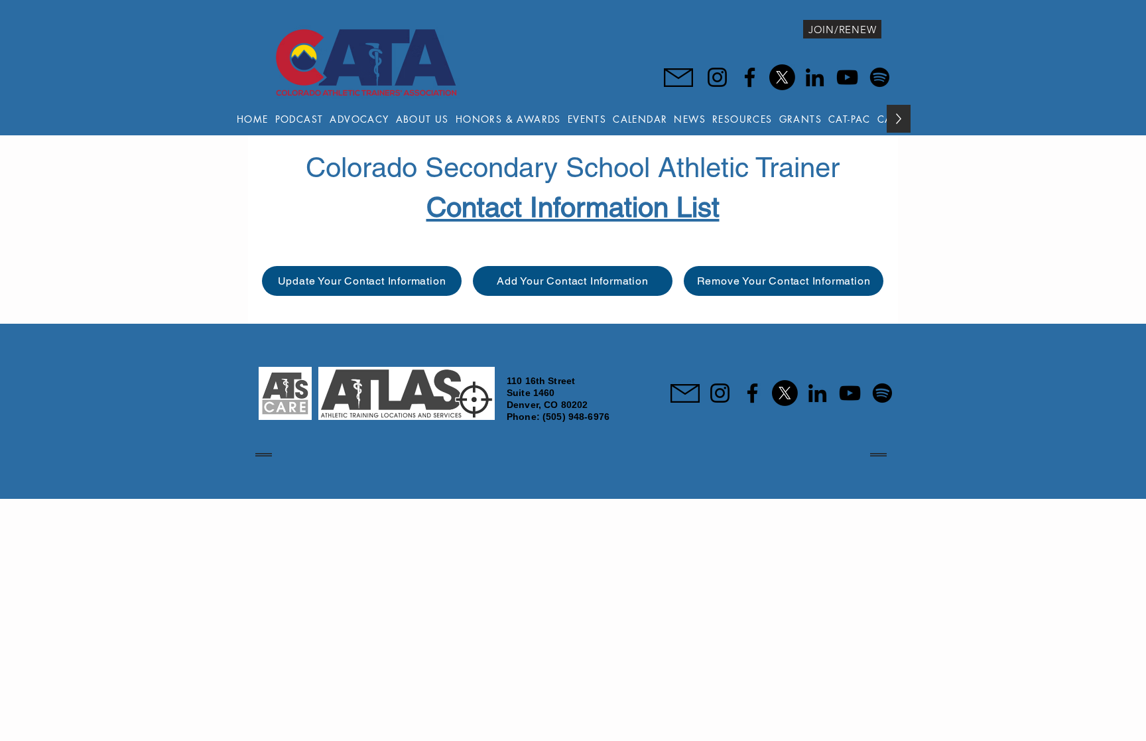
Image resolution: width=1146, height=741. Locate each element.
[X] (782, 77)
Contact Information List (573, 207)
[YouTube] (847, 77)
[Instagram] (717, 77)
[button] (422, 119)
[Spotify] (880, 77)
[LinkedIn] (815, 77)
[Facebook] (750, 77)
